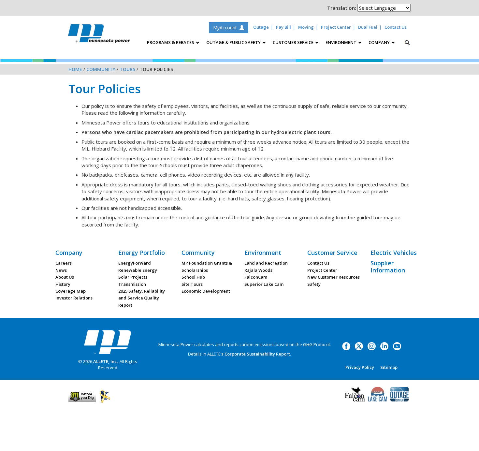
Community (100, 69)
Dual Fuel (367, 27)
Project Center (336, 27)
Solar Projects (132, 277)
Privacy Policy (359, 367)
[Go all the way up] (466, 439)
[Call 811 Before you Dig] (82, 396)
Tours (127, 69)
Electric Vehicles (393, 252)
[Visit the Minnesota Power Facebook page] (346, 346)
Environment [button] (341, 42)
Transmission (132, 284)
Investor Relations (74, 298)
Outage (261, 27)
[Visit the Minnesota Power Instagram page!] (372, 346)
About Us (64, 277)
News (61, 270)
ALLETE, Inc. (105, 361)
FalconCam (255, 277)
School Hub (193, 277)
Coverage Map (70, 291)
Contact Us (396, 27)
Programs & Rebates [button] (171, 42)
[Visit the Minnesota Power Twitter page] (359, 346)
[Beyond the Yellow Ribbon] (104, 396)
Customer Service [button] (293, 42)
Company (68, 252)
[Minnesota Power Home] (107, 342)
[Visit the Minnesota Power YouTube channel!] (397, 346)
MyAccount (226, 27)
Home (75, 69)
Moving (306, 27)
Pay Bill (283, 27)
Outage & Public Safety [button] (234, 42)
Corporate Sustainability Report (257, 354)
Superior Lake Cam (263, 284)
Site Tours (192, 284)
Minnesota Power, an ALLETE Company (99, 35)
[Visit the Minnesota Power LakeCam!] (377, 393)
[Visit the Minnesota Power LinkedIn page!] (384, 346)
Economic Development (205, 291)
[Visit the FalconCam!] (355, 393)
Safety (314, 284)
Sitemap (389, 367)
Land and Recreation (266, 263)
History (62, 284)
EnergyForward (134, 263)
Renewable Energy (137, 270)
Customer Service (332, 252)
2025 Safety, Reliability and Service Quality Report (141, 298)
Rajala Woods (258, 270)
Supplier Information (387, 266)
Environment (262, 252)
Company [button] (380, 42)
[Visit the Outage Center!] (399, 393)
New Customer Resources (333, 277)
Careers (63, 263)
